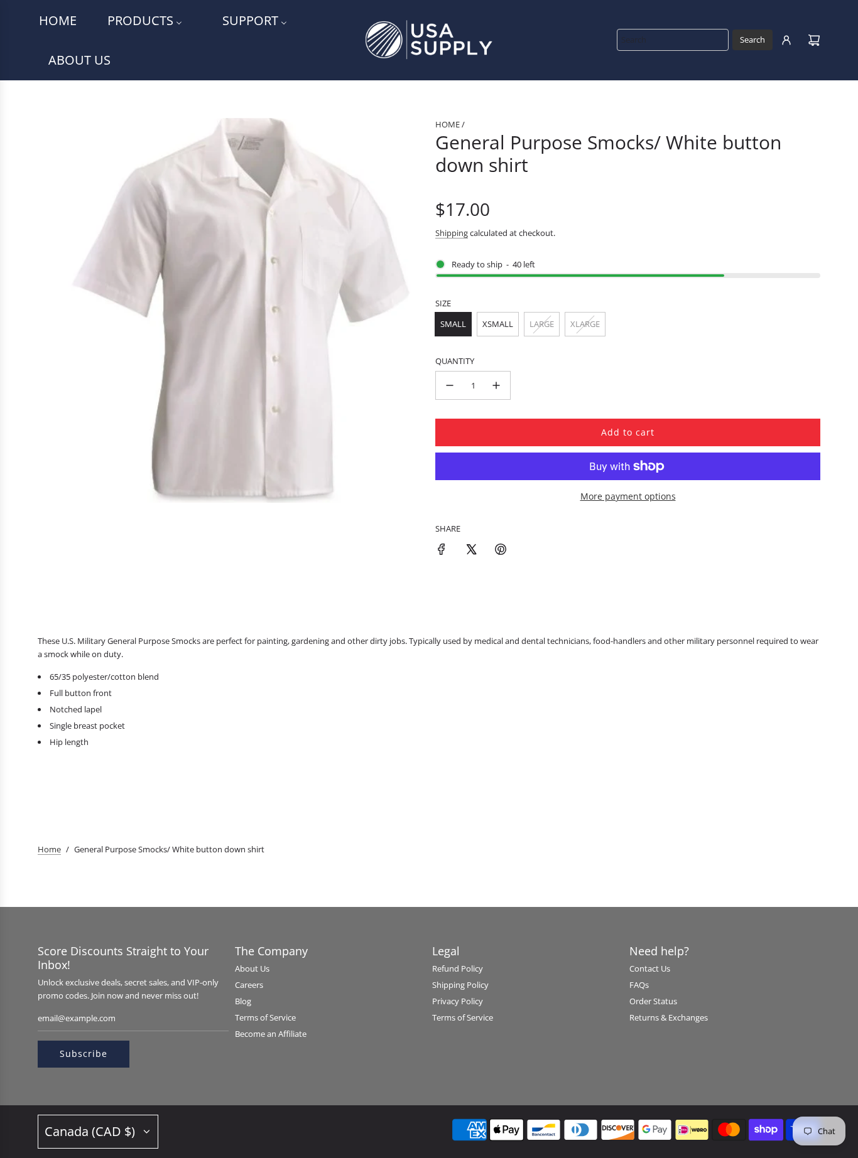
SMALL (453, 324)
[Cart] (814, 40)
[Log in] (786, 40)
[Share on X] (471, 551)
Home (49, 849)
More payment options (628, 496)
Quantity (454, 361)
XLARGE (585, 324)
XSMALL (497, 324)
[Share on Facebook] (441, 551)
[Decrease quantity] (450, 385)
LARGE (541, 324)
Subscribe (83, 1053)
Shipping (451, 233)
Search (752, 39)
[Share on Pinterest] (500, 551)
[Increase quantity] (496, 385)
